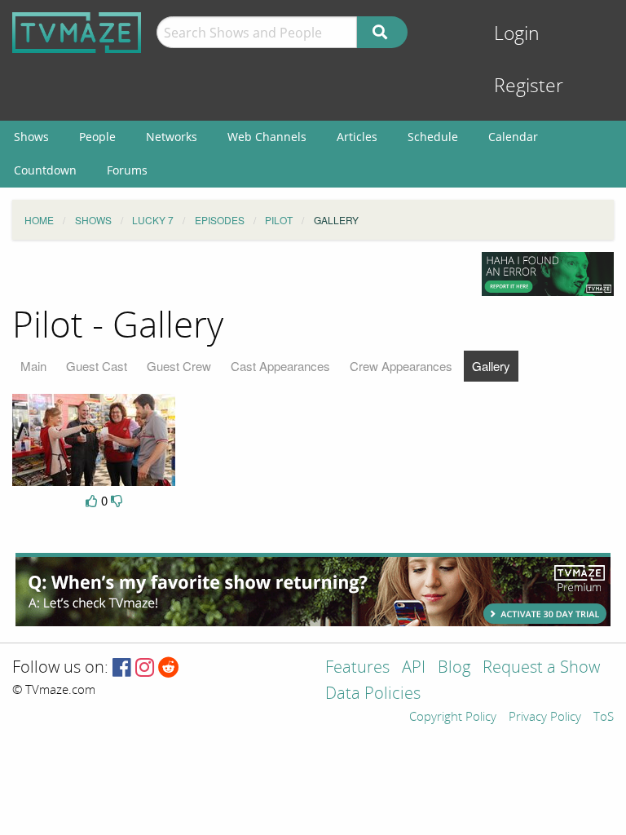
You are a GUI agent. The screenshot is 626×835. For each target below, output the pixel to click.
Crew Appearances (401, 365)
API (413, 668)
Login (517, 34)
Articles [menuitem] (357, 136)
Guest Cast (96, 365)
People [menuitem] (97, 136)
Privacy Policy (545, 717)
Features (357, 668)
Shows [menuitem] (31, 136)
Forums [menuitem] (127, 170)
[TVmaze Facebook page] (121, 668)
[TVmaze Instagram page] (144, 668)
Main (33, 365)
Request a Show (541, 668)
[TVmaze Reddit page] (168, 668)
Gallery (491, 365)
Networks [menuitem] (171, 136)
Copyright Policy (452, 717)
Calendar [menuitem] (513, 136)
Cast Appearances (280, 365)
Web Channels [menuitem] (266, 136)
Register (528, 86)
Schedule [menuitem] (433, 136)
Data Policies (373, 694)
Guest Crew (179, 365)
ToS (603, 717)
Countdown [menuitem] (45, 170)
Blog (454, 668)
